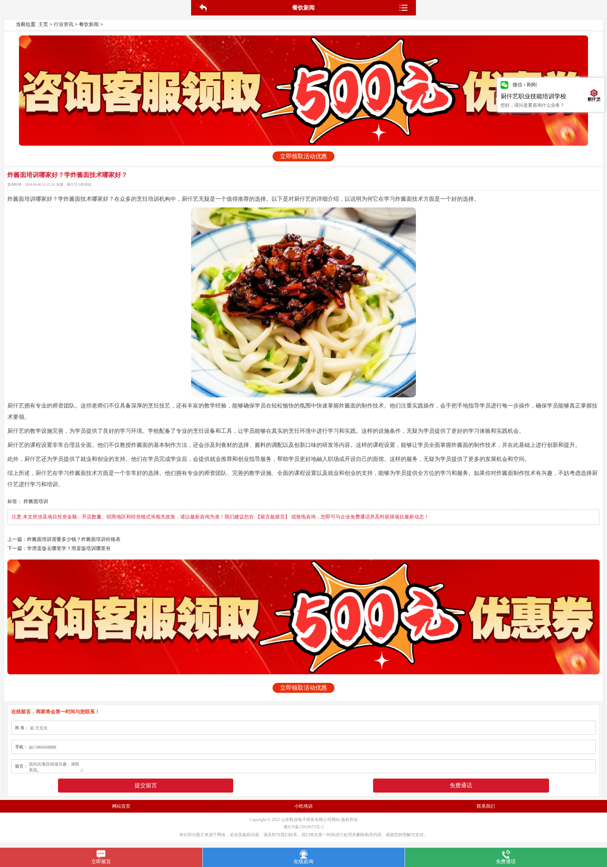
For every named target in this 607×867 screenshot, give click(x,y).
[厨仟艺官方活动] (303, 90)
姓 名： (22, 727)
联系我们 (486, 806)
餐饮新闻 (89, 24)
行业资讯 (63, 24)
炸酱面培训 (36, 501)
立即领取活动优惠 (303, 156)
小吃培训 (303, 806)
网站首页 (121, 806)
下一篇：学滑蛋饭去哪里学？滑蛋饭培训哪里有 (59, 548)
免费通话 (461, 785)
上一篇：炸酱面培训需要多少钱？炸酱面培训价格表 (63, 539)
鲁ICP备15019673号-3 (304, 827)
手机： (21, 746)
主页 (43, 24)
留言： (21, 766)
